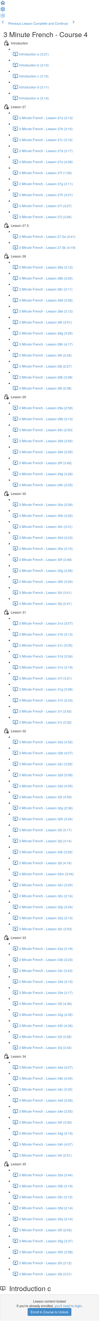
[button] (3, 4)
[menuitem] (3, 10)
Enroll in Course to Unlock (49, 1312)
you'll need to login (68, 1305)
